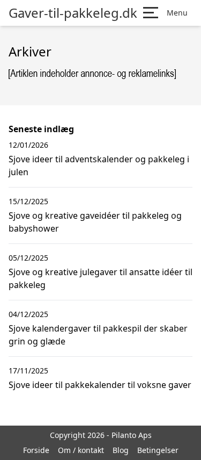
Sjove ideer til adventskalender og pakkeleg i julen (99, 165)
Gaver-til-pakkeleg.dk (73, 12)
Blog (121, 450)
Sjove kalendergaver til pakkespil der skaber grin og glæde (98, 334)
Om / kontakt (81, 450)
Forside (36, 450)
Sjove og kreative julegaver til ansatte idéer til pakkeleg (100, 278)
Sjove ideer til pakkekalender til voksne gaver (100, 385)
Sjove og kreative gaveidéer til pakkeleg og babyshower (95, 222)
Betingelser (157, 450)
